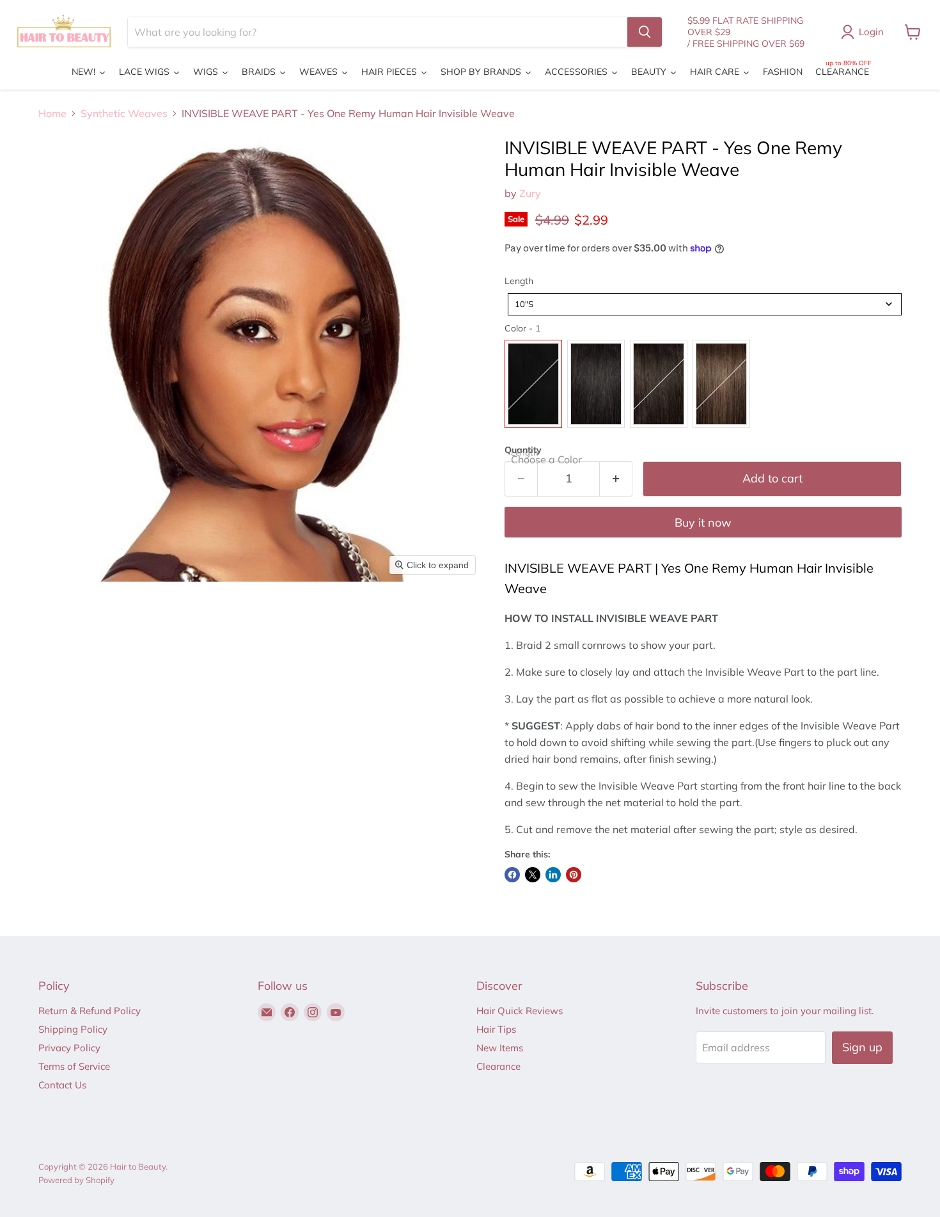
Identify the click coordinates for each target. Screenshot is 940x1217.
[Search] (644, 32)
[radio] (533, 384)
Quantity (523, 450)
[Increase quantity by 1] (616, 479)
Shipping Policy (72, 1029)
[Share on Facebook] (512, 874)
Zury (530, 193)
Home (52, 113)
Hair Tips (496, 1029)
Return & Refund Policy (89, 1011)
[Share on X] (532, 874)
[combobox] (705, 304)
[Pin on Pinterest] (573, 874)
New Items (499, 1048)
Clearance (498, 1066)
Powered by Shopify (76, 1180)
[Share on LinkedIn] (553, 874)
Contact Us (62, 1085)
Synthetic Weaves (124, 113)
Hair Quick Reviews (519, 1011)
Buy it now (703, 522)
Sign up (862, 1047)
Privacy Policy (69, 1048)
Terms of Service (74, 1066)
